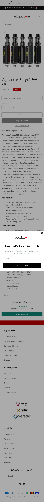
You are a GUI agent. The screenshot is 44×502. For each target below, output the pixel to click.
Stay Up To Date (22, 265)
